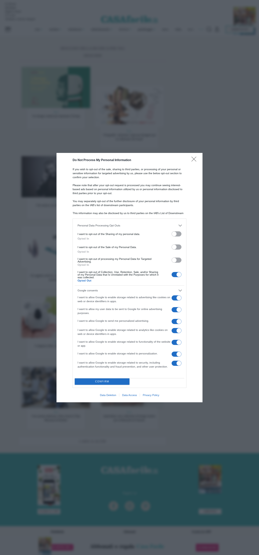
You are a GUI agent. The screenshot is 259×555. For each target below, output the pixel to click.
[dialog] (129, 277)
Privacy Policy (151, 395)
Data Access (129, 395)
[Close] (195, 160)
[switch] (176, 233)
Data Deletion (108, 395)
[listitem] (129, 226)
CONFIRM (102, 381)
